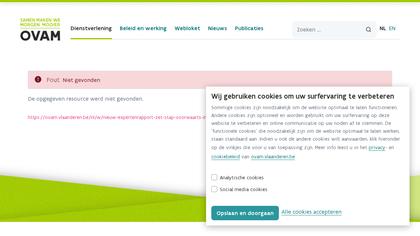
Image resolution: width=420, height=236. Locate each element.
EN (392, 28)
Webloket (187, 28)
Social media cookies (243, 189)
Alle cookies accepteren (312, 211)
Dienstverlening (91, 28)
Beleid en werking (143, 28)
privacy (377, 147)
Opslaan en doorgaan (245, 213)
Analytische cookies (242, 177)
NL (383, 28)
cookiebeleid (225, 156)
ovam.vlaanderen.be (273, 156)
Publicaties (249, 28)
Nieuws (217, 28)
